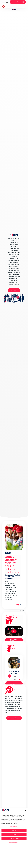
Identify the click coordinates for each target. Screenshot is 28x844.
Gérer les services (13, 826)
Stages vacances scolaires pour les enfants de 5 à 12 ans (12, 564)
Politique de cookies (13, 842)
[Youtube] (3, 6)
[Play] (9, 676)
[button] (26, 810)
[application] (17, 675)
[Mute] (19, 679)
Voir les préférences (14, 838)
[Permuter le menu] (7, 2)
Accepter (14, 830)
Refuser (14, 834)
